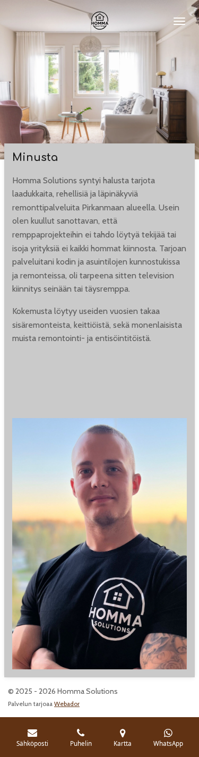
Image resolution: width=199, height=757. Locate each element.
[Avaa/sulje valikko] (179, 21)
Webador (67, 704)
